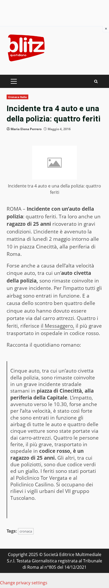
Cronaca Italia (17, 97)
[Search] (96, 81)
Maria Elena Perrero (26, 129)
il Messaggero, (57, 325)
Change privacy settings (23, 583)
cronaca (26, 531)
